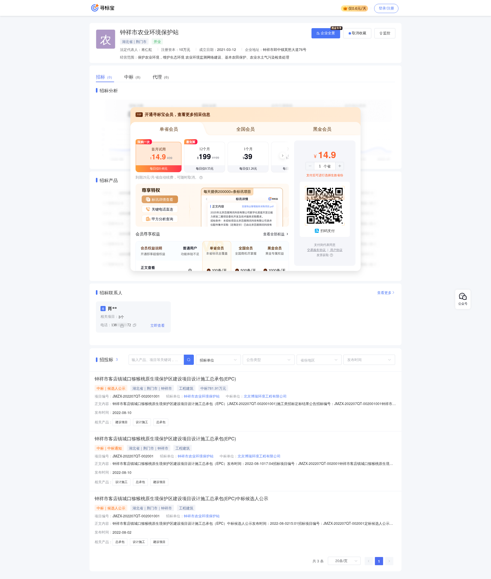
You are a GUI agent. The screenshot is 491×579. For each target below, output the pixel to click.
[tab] (107, 77)
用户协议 (335, 249)
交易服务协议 (316, 249)
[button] (310, 166)
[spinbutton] (319, 166)
